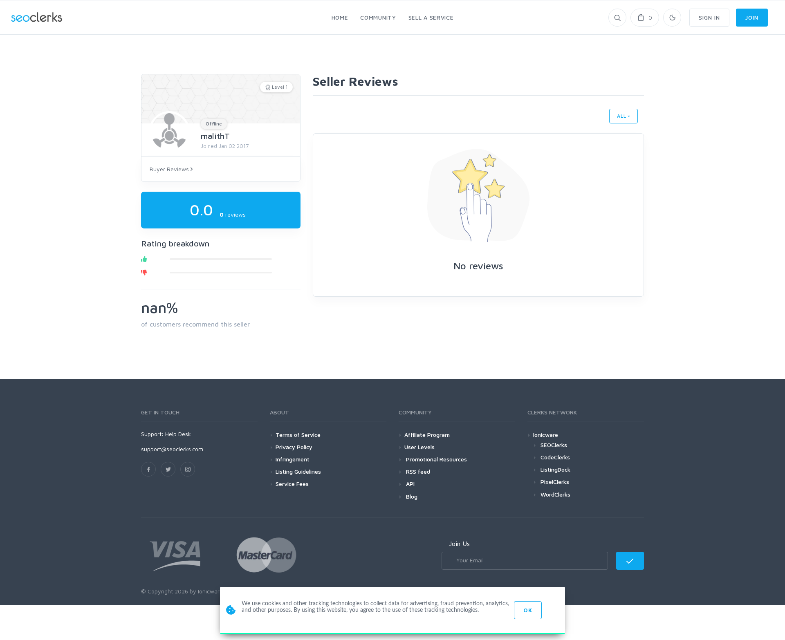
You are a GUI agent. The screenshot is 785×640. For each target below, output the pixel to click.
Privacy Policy (294, 446)
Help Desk (178, 433)
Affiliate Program (427, 434)
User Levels (419, 446)
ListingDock (555, 469)
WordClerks (555, 494)
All (621, 116)
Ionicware (545, 434)
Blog (410, 496)
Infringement (293, 459)
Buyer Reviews (170, 169)
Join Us (459, 543)
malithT (215, 136)
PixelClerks (555, 481)
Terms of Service (298, 434)
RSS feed (417, 471)
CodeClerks (555, 457)
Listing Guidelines (298, 471)
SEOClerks (554, 444)
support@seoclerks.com (172, 448)
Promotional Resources (435, 459)
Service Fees (292, 483)
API (409, 483)
